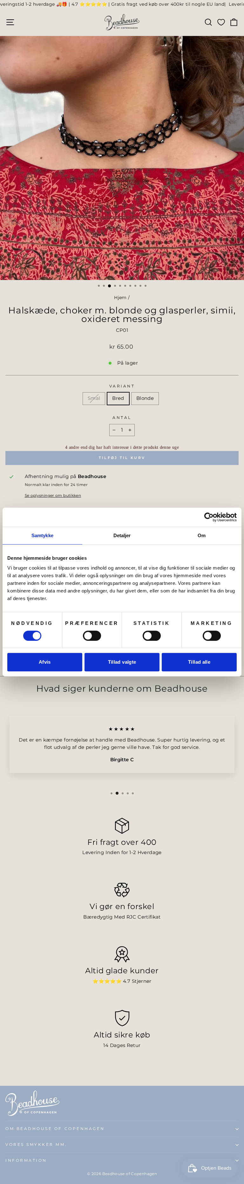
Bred (118, 398)
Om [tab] (202, 535)
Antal (122, 417)
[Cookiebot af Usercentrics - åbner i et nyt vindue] (209, 517)
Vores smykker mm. (36, 1144)
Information (26, 1160)
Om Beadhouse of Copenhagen (55, 1128)
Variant (122, 386)
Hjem (120, 297)
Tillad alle (199, 662)
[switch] (92, 636)
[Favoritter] (221, 22)
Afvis (45, 662)
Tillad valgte (122, 662)
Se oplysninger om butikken (53, 495)
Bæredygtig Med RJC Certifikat (122, 917)
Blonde (145, 398)
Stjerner (142, 981)
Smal (94, 398)
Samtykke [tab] (42, 535)
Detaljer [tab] (122, 535)
